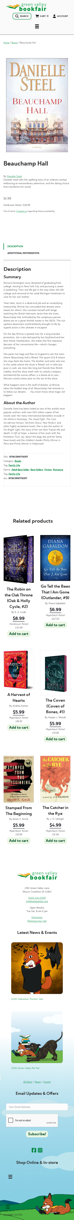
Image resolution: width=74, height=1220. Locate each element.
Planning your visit (37, 921)
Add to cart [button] (18, 633)
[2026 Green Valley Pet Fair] (37, 1037)
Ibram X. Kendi (20, 819)
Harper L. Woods (57, 717)
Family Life (14, 465)
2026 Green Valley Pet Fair (25, 1068)
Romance (58, 469)
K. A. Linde (20, 612)
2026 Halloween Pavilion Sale (27, 999)
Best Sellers (36, 469)
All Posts (27, 1081)
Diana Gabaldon (57, 603)
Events (47, 1081)
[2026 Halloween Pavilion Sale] (37, 968)
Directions (37, 917)
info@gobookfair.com (37, 901)
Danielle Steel (14, 176)
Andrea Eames (20, 705)
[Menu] (37, 26)
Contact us (21, 211)
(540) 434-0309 (37, 897)
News (38, 1081)
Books (15, 42)
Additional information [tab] (23, 253)
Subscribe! (37, 1134)
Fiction (48, 469)
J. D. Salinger (57, 818)
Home (6, 42)
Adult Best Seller (20, 469)
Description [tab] (15, 246)
